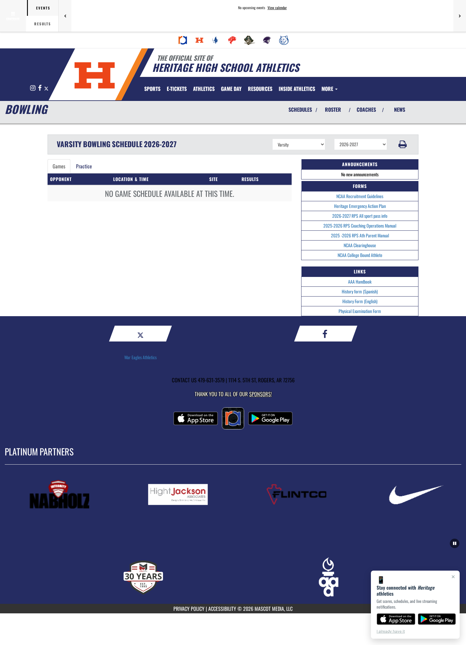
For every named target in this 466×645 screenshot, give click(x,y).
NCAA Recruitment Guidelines (359, 196)
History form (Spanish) (360, 291)
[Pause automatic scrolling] (454, 543)
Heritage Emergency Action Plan (360, 206)
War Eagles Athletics (140, 357)
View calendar (277, 7)
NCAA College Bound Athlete (360, 255)
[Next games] (459, 16)
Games (59, 166)
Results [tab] (42, 23)
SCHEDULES (300, 109)
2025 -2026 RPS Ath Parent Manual (360, 235)
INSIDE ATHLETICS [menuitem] (297, 88)
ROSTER (333, 109)
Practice (84, 166)
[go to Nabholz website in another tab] (71, 494)
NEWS (399, 109)
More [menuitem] (327, 88)
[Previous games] (65, 16)
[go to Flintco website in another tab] (308, 494)
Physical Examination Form (360, 311)
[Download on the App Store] (396, 619)
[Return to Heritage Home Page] (95, 75)
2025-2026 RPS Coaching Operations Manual (359, 225)
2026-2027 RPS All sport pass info (359, 215)
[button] (402, 144)
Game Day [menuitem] (231, 88)
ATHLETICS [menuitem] (204, 88)
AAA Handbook (360, 281)
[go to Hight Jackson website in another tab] (190, 494)
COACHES (366, 109)
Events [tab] (43, 7)
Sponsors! (260, 394)
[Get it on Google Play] (437, 619)
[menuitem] (183, 40)
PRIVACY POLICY (188, 608)
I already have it (391, 631)
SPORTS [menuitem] (152, 88)
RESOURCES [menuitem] (260, 88)
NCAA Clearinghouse (360, 245)
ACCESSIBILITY (222, 608)
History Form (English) (360, 301)
